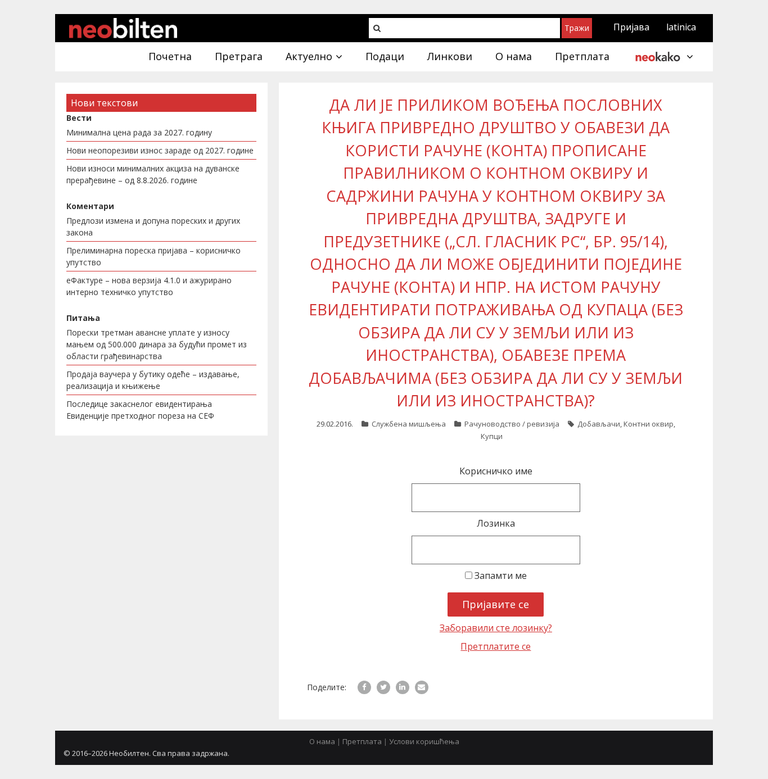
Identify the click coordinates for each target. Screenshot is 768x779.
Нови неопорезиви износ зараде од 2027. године (160, 150)
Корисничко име (495, 471)
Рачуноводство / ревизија (511, 424)
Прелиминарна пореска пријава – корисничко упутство (153, 256)
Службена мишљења (409, 424)
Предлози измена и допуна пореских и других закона (153, 226)
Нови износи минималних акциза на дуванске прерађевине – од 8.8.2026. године (153, 174)
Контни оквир (649, 424)
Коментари (90, 206)
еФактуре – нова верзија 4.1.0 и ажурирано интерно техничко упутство (149, 286)
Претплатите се (495, 646)
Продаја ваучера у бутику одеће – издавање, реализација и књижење (153, 380)
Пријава (631, 27)
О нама (322, 741)
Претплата (362, 741)
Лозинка (496, 523)
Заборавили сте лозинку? (496, 628)
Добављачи (598, 424)
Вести (79, 117)
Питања (83, 317)
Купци (492, 436)
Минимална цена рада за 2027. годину (139, 132)
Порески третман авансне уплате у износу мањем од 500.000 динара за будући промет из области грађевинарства (156, 344)
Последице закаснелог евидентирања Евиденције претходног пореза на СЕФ (140, 409)
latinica (681, 27)
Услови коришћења (424, 741)
